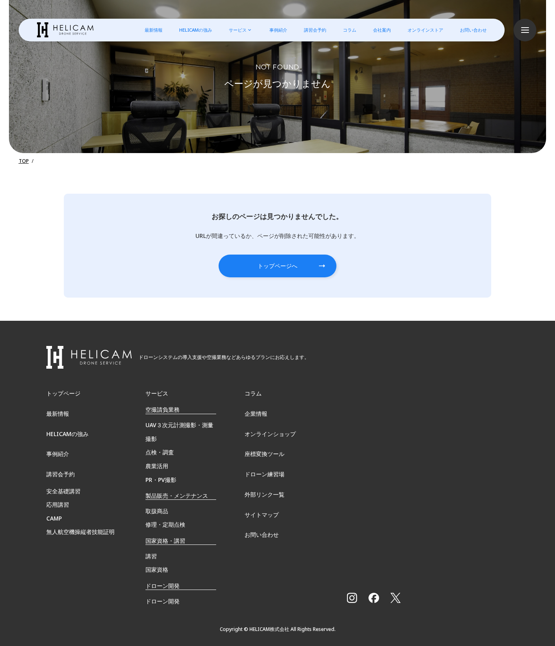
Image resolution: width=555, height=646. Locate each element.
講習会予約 (315, 30)
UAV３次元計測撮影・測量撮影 (179, 432)
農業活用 (156, 466)
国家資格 (156, 569)
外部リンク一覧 (264, 494)
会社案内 (382, 30)
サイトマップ (262, 515)
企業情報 (256, 413)
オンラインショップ (270, 434)
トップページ (63, 393)
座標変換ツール (264, 454)
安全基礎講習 (63, 491)
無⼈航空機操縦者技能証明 (80, 532)
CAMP (54, 518)
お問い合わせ (473, 30)
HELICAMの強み (195, 30)
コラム (349, 30)
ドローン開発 (162, 601)
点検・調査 (159, 452)
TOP (24, 161)
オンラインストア (425, 30)
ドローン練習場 (264, 474)
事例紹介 (278, 30)
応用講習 (57, 504)
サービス (238, 30)
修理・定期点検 (165, 524)
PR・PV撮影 (160, 480)
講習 (151, 556)
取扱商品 (156, 511)
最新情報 (154, 30)
